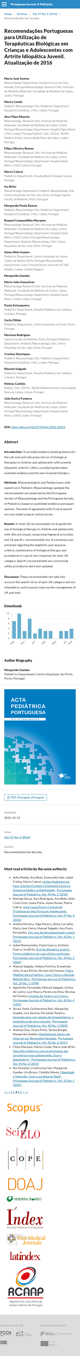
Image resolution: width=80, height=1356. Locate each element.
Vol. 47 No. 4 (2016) (45, 14)
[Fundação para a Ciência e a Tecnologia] (16, 1337)
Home (8, 14)
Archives (22, 14)
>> (26, 1092)
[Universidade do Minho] (4, 1347)
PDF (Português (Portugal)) (27, 797)
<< (6, 1092)
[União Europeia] (52, 1347)
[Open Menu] (4, 4)
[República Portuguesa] (59, 1337)
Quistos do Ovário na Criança (48, 996)
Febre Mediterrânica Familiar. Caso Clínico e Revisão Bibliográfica (43, 975)
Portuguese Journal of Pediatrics (32, 4)
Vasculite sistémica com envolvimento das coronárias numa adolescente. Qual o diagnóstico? (40, 1055)
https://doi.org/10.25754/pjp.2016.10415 (38, 427)
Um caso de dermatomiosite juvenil (51, 932)
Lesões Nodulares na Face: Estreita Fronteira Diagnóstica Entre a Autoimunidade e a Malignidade (41, 886)
